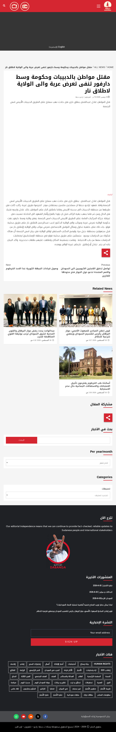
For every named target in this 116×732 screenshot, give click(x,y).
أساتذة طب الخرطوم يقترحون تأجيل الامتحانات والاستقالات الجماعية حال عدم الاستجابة (87, 386)
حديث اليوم (25, 682)
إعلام (22, 664)
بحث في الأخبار (101, 429)
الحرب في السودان (52, 670)
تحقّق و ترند (75, 682)
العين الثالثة (25, 676)
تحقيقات (89, 682)
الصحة (107, 676)
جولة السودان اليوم (42, 682)
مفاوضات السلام (103, 695)
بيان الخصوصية (103, 717)
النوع (108, 682)
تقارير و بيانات (60, 682)
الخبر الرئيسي (34, 670)
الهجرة (99, 682)
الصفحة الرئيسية (94, 676)
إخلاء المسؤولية (88, 717)
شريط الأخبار (105, 689)
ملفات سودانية (73, 695)
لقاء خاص (15, 689)
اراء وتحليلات (91, 670)
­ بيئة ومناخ (84, 664)
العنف (53, 676)
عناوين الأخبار (90, 689)
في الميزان (63, 689)
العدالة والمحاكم (67, 676)
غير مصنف (76, 689)
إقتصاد (13, 664)
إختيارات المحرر (35, 664)
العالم (80, 676)
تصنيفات (106, 489)
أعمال (47, 664)
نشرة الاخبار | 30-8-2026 (102, 585)
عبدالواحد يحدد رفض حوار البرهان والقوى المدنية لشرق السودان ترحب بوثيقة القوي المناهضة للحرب (31, 334)
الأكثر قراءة (68, 670)
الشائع (12, 670)
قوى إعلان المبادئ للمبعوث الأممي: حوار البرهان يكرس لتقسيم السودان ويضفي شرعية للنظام (88, 334)
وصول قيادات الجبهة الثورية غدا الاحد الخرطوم (32, 266)
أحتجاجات (72, 664)
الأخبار (79, 670)
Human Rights (102, 664)
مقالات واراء (88, 695)
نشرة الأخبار (57, 695)
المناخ (14, 676)
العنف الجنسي (41, 676)
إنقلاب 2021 (105, 670)
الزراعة (22, 670)
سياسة (13, 682)
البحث (21, 440)
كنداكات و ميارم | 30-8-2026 (100, 592)
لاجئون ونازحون (29, 689)
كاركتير (42, 689)
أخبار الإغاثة (58, 664)
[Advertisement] (58, 21)
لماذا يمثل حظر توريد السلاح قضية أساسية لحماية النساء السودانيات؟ (84, 605)
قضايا (52, 689)
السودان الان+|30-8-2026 (102, 598)
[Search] (4, 5)
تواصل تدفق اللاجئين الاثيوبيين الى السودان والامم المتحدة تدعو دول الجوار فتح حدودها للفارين (85, 270)
